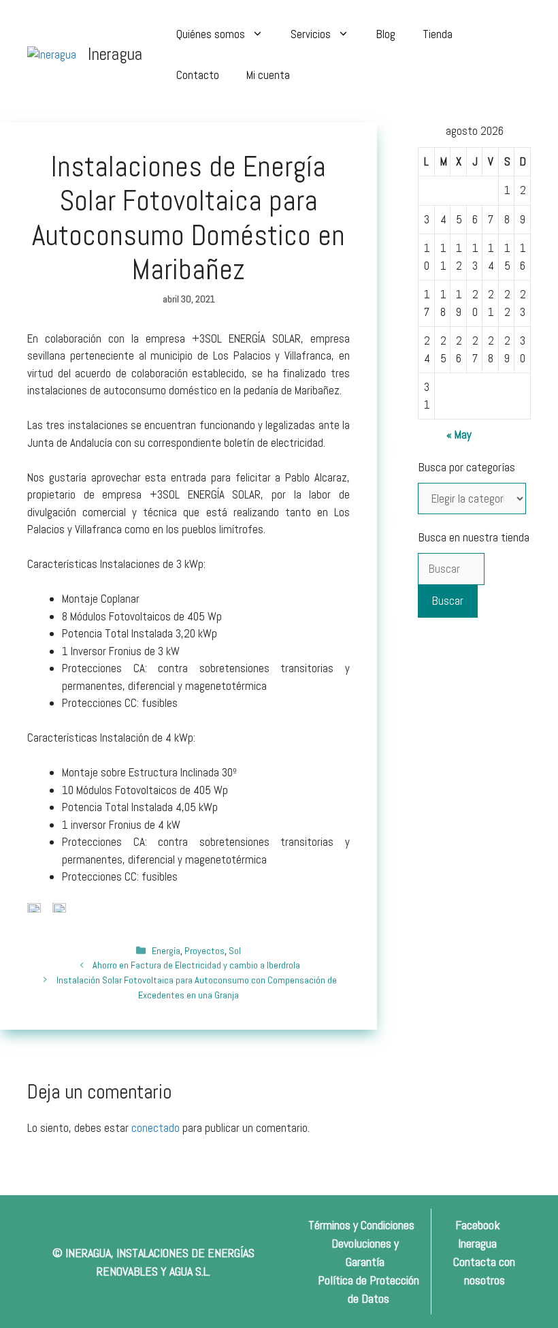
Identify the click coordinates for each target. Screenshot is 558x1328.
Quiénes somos (210, 34)
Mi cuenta (268, 74)
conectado (155, 1127)
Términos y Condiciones (361, 1225)
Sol (235, 951)
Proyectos (204, 951)
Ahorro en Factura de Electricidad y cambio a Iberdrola (196, 965)
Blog (385, 34)
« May (459, 434)
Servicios (311, 34)
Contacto (197, 74)
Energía (166, 951)
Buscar (447, 600)
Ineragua (115, 54)
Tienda (438, 34)
